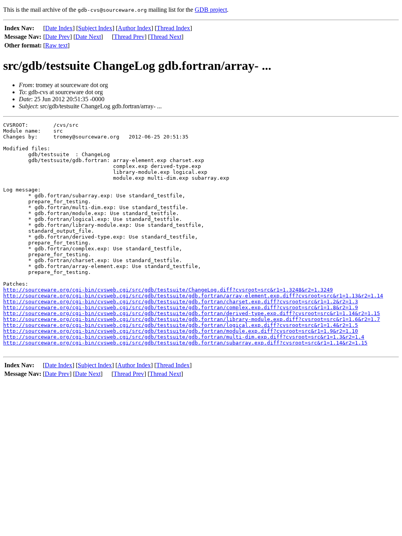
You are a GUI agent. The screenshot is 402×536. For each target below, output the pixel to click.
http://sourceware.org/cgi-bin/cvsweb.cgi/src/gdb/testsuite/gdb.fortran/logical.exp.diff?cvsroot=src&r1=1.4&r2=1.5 (180, 325)
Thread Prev (129, 36)
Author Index (134, 28)
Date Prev (57, 36)
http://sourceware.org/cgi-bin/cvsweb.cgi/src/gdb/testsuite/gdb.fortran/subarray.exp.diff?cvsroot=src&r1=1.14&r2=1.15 (185, 343)
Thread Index (173, 28)
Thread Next (165, 36)
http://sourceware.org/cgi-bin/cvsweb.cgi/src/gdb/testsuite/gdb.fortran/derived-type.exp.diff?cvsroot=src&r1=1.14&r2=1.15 (191, 313)
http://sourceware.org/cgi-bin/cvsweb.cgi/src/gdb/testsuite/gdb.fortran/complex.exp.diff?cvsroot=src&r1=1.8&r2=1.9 (180, 307)
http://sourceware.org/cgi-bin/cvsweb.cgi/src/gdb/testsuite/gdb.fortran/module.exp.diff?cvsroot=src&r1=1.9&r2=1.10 (180, 331)
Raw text (56, 45)
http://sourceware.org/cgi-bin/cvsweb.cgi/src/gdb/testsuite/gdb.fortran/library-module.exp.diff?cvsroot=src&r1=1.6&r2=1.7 (191, 319)
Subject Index (95, 28)
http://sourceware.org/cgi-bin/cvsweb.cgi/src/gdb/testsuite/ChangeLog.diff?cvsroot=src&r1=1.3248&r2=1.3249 (168, 290)
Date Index (59, 28)
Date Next (88, 36)
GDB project (211, 9)
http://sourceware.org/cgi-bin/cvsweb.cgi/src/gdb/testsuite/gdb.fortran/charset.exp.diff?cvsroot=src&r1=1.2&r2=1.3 (180, 301)
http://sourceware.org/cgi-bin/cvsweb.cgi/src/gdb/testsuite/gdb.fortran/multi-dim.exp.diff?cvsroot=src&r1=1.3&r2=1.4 (183, 337)
